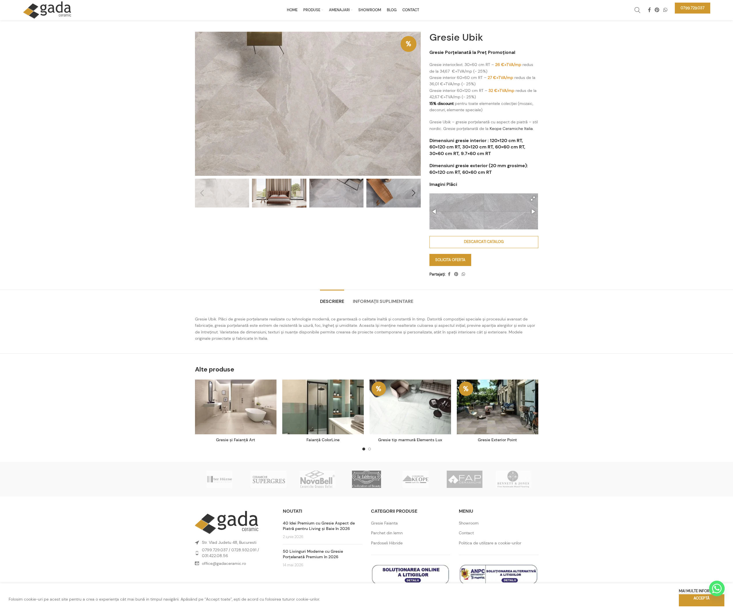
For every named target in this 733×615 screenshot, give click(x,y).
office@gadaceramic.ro (224, 563)
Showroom (469, 523)
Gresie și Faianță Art (235, 439)
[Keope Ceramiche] (415, 479)
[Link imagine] (226, 522)
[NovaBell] (317, 479)
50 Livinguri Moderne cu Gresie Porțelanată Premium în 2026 (313, 554)
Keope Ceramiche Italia (511, 128)
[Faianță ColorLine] (323, 407)
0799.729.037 (215, 549)
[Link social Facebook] (649, 9)
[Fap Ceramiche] (464, 479)
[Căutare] (637, 10)
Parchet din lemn (387, 532)
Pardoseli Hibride (387, 543)
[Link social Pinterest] (657, 9)
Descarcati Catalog (484, 241)
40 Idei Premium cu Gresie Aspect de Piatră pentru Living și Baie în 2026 (319, 525)
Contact (466, 532)
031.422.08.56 (215, 555)
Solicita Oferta (450, 259)
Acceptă (702, 598)
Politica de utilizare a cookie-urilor (490, 543)
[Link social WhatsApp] (665, 9)
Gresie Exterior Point (497, 439)
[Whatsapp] (717, 588)
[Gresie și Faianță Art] (235, 407)
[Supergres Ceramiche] (268, 479)
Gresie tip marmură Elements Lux (410, 439)
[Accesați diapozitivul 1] (363, 449)
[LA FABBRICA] (366, 479)
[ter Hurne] (219, 479)
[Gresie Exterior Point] (497, 407)
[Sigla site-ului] (47, 9)
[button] (202, 193)
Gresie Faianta (384, 523)
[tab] (332, 298)
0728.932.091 (243, 549)
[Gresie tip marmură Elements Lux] (410, 407)
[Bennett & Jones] (513, 479)
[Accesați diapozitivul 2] (369, 449)
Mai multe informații (699, 590)
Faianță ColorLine (323, 439)
